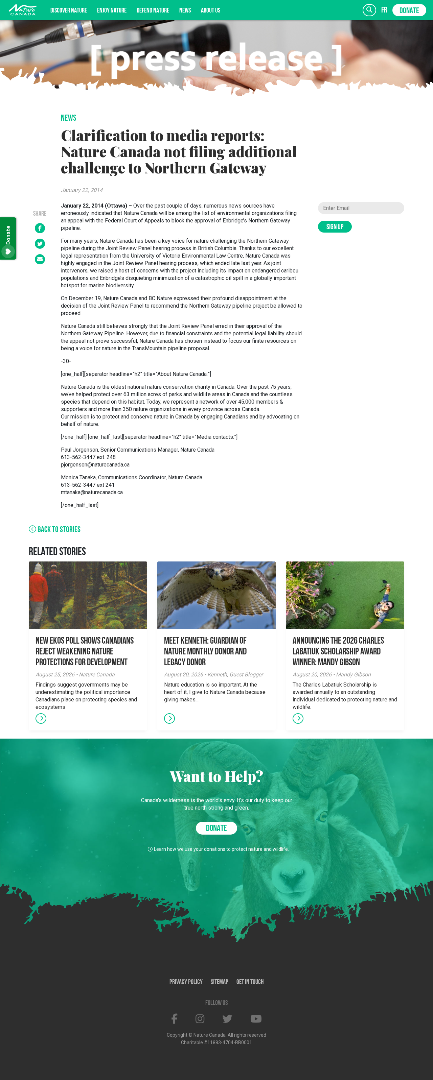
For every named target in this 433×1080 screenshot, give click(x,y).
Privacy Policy (186, 982)
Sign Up (334, 227)
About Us (210, 10)
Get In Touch (250, 982)
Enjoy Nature (112, 10)
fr (384, 10)
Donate (409, 11)
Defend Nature (153, 10)
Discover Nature (68, 10)
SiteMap (219, 982)
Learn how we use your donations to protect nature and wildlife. (221, 849)
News (185, 10)
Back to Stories (58, 530)
